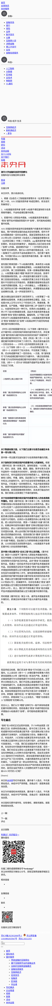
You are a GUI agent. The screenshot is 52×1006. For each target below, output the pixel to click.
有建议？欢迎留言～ (10, 835)
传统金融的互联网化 (20, 960)
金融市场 (10, 22)
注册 (3, 183)
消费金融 (10, 44)
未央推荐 (5, 9)
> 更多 (9, 133)
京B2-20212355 (25, 939)
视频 (3, 142)
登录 (3, 180)
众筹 (8, 38)
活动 (3, 148)
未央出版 (5, 151)
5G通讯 (9, 84)
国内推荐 (10, 957)
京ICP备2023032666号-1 (11, 936)
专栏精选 (10, 987)
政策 (8, 996)
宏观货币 (15, 975)
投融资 (14, 978)
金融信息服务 (12, 53)
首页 (3, 3)
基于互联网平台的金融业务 (23, 963)
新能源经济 (11, 130)
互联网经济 (11, 127)
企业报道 (10, 990)
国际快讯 (10, 954)
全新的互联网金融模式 (21, 966)
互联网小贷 (11, 41)
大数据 (9, 72)
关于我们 (5, 157)
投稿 (3, 160)
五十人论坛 (6, 154)
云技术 (9, 78)
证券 (8, 32)
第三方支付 (11, 47)
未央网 (10, 780)
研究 (3, 145)
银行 (8, 25)
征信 (8, 50)
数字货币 (10, 35)
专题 (3, 139)
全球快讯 (5, 6)
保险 (8, 28)
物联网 (9, 81)
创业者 (14, 984)
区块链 (9, 75)
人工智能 (10, 69)
